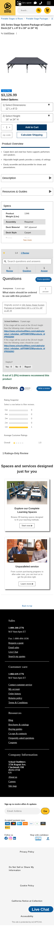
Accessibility (27, 916)
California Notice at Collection (27, 901)
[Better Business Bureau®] (48, 838)
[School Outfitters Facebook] (6, 839)
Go (45, 811)
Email (13, 647)
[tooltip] (17, 389)
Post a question (43, 279)
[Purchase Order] (37, 823)
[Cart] (47, 10)
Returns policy (15, 698)
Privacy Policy (27, 852)
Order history (14, 693)
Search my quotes (16, 656)
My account (14, 689)
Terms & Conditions (18, 702)
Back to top (27, 606)
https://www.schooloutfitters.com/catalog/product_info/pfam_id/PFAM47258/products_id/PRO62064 (24, 334)
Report (28, 367)
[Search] (39, 10)
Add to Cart (31, 127)
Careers (12, 781)
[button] (46, 290)
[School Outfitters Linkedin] (14, 839)
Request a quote (16, 643)
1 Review (26, 253)
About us (12, 777)
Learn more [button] (26, 584)
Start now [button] (26, 525)
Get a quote (27, 3)
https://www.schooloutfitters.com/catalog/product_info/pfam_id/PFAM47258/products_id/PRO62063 (24, 349)
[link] (8, 253)
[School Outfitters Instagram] (10, 839)
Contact (20, 684)
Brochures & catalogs (18, 724)
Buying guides (15, 729)
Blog (10, 720)
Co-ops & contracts (17, 733)
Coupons (12, 742)
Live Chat (13, 652)
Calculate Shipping (32, 135)
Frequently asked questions (21, 738)
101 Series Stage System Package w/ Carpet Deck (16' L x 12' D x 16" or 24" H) (24, 308)
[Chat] (35, 3)
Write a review (45, 389)
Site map (12, 786)
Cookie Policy (27, 885)
